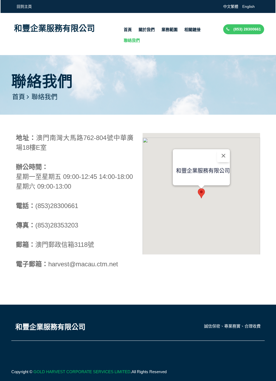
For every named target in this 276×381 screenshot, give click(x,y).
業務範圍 (169, 29)
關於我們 (147, 29)
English (248, 6)
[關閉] (223, 155)
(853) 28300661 (247, 29)
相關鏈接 (192, 29)
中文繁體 (230, 6)
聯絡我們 (132, 40)
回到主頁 (24, 6)
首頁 (128, 29)
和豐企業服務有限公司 (54, 28)
